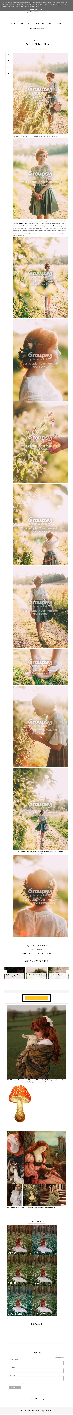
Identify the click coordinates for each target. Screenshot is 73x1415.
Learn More (33, 9)
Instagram (51, 946)
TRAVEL (50, 23)
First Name (12, 1367)
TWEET (33, 953)
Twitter (35, 946)
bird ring (60, 851)
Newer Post (32, 998)
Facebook (40, 946)
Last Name (12, 1375)
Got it (42, 9)
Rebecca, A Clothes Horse (35, 49)
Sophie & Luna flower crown (29, 851)
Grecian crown (57, 226)
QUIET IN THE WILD (37, 29)
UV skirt (51, 851)
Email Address (13, 1359)
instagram (48, 1411)
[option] (15, 974)
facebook (26, 1411)
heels (56, 851)
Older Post (41, 998)
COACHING (40, 23)
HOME (13, 23)
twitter (37, 1411)
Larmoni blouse (44, 851)
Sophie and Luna (22, 223)
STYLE (30, 23)
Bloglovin (29, 946)
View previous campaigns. (16, 1383)
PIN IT (50, 953)
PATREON (60, 23)
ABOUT (21, 23)
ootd (36, 40)
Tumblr (46, 946)
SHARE (24, 953)
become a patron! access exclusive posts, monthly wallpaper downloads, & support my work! (31, 1208)
